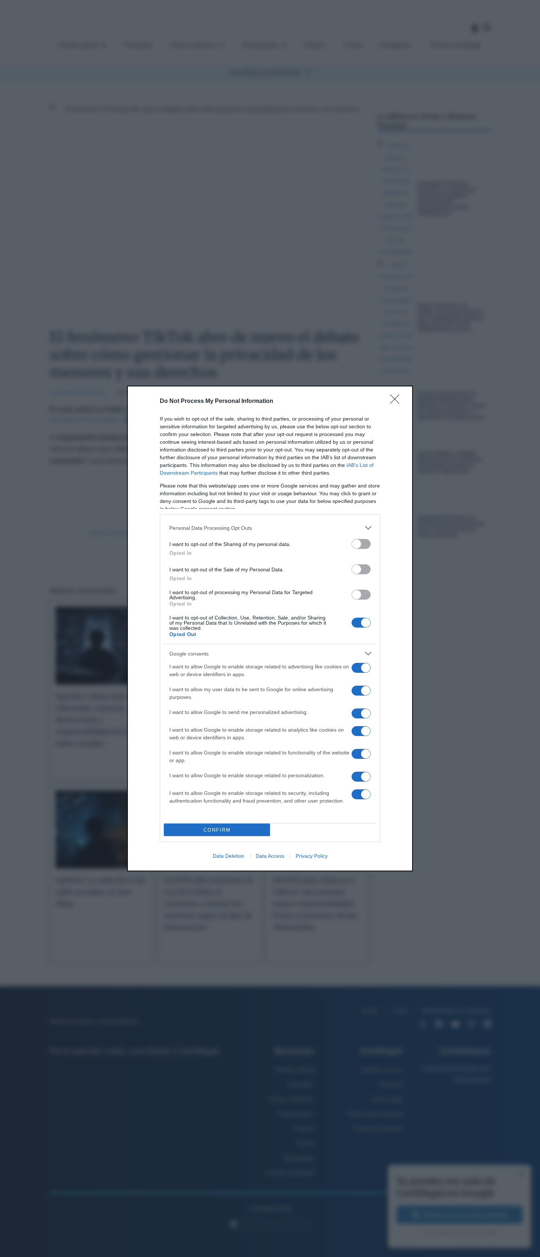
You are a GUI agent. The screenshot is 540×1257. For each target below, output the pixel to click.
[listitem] (270, 528)
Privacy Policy (312, 856)
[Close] (397, 401)
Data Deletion (228, 856)
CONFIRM (217, 830)
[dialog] (270, 628)
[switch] (361, 544)
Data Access (270, 856)
